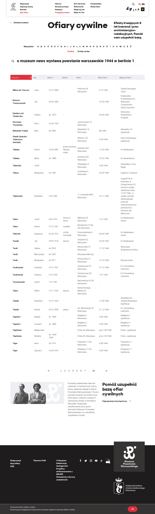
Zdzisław (38, 267)
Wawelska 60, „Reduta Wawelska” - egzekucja (129, 301)
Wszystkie (29, 47)
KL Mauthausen (127, 149)
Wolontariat (79, 7)
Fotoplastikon (95, 4)
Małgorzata (39, 330)
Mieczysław (39, 254)
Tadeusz (37, 275)
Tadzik (16, 301)
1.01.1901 (53, 282)
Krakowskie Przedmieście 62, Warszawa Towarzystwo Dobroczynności (128, 102)
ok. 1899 (52, 317)
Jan (35, 102)
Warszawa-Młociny (86, 254)
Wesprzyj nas (79, 9)
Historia (58, 4)
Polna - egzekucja (128, 330)
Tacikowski (18, 267)
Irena (36, 90)
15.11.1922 (53, 291)
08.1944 (102, 131)
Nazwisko (15, 78)
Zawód (64, 78)
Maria (36, 158)
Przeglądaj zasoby (62, 12)
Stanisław (38, 196)
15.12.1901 (53, 226)
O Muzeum (61, 460)
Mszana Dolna (127, 260)
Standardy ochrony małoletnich (65, 478)
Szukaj (70, 51)
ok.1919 (52, 343)
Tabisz (16, 173)
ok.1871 (52, 260)
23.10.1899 (53, 309)
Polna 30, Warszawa (86, 330)
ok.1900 (52, 173)
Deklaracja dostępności (62, 464)
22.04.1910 (53, 234)
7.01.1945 (103, 275)
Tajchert (16, 317)
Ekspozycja (24, 4)
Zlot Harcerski (79, 4)
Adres (78, 78)
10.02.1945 (104, 158)
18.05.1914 (53, 241)
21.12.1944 (104, 309)
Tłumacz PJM (39, 460)
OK (132, 509)
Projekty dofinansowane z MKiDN (64, 471)
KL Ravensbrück (127, 158)
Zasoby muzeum (21, 22)
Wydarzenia (95, 7)
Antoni (37, 149)
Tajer (15, 343)
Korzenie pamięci (62, 7)
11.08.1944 (104, 301)
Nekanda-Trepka (20, 131)
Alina (36, 131)
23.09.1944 (104, 115)
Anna (36, 123)
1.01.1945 (103, 219)
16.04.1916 (53, 350)
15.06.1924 (53, 123)
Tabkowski (18, 196)
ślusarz (66, 241)
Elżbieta (37, 336)
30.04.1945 (104, 234)
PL (140, 4)
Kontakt (23, 9)
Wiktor (37, 291)
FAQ (12, 466)
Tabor (15, 219)
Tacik (15, 248)
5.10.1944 (103, 90)
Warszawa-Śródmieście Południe (126, 115)
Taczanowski (19, 282)
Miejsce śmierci (125, 78)
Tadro (15, 291)
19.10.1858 (53, 90)
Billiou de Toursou (21, 90)
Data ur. (50, 78)
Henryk (37, 309)
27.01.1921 (53, 267)
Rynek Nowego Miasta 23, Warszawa (84, 291)
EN (143, 4)
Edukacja (58, 9)
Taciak (16, 241)
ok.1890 (52, 131)
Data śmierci (102, 78)
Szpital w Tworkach (129, 173)
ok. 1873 (52, 115)
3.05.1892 (53, 196)
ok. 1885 (52, 158)
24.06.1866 (53, 102)
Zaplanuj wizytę (26, 7)
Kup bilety (24, 12)
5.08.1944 (103, 139)
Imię (34, 78)
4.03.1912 (53, 219)
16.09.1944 (104, 102)
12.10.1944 (104, 260)
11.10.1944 (104, 248)
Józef (36, 165)
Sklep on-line (79, 12)
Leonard (37, 324)
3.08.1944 (103, 165)
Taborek (16, 234)
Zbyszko (38, 350)
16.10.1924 (53, 301)
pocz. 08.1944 (105, 330)
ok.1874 (52, 248)
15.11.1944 (104, 196)
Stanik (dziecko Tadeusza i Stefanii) (20, 139)
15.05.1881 (53, 149)
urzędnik (66, 226)
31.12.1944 (104, 267)
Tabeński (17, 165)
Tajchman (17, 330)
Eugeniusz (38, 234)
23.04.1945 (104, 241)
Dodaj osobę (83, 51)
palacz (66, 309)
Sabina (37, 248)
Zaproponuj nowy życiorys (114, 401)
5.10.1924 (53, 275)
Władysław (39, 173)
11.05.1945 (104, 149)
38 (93, 371)
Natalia (37, 317)
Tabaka (16, 149)
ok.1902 (52, 254)
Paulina (37, 115)
